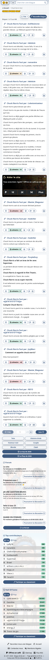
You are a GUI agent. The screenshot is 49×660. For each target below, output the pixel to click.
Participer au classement (25, 582)
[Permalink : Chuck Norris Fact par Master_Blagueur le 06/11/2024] (4, 202)
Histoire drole (35, 438)
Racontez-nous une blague (20, 644)
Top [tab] (7, 540)
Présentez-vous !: (10, 480)
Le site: (6, 467)
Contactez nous (16, 648)
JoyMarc (31, 349)
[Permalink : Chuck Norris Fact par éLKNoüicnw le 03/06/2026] (4, 23)
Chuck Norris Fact (15, 24)
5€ (31, 192)
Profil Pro (38, 658)
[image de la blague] (44, 35)
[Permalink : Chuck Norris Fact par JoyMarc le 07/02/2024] (4, 349)
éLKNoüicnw (34, 24)
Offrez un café (14, 653)
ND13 (30, 389)
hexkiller (32, 219)
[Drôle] (24, 35)
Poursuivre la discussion (33, 476)
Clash (36, 447)
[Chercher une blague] (45, 2)
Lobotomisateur (35, 103)
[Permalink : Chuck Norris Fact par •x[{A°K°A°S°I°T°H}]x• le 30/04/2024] (4, 299)
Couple (36, 443)
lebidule (31, 43)
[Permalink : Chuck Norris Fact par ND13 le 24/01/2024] (4, 389)
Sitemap (28, 653)
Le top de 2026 (25, 452)
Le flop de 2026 (25, 456)
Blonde (13, 447)
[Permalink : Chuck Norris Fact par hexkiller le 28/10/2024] (4, 218)
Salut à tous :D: (9, 505)
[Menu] (5, 3)
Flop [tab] (15, 540)
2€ (22, 192)
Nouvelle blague (39, 16)
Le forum (25, 528)
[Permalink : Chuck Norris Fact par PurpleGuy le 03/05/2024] (4, 257)
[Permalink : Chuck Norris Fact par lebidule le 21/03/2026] (4, 42)
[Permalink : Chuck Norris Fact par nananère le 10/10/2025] (4, 62)
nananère (32, 62)
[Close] (45, 177)
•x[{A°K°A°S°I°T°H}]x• (12, 301)
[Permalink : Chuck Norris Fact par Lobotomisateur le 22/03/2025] (4, 103)
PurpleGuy (33, 257)
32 (31, 432)
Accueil (6, 8)
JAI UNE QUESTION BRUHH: (14, 492)
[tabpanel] (24, 560)
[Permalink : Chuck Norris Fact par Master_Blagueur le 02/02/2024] (4, 370)
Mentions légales (33, 648)
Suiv (40, 432)
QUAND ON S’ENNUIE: (12, 517)
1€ (13, 192)
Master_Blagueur (36, 202)
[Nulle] (6, 35)
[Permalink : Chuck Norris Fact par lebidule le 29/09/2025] (4, 81)
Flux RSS (39, 653)
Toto (13, 438)
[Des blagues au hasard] (13, 3)
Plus (41, 192)
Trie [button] (25, 16)
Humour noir (13, 443)
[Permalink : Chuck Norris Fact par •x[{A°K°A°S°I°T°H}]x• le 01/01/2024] (4, 411)
